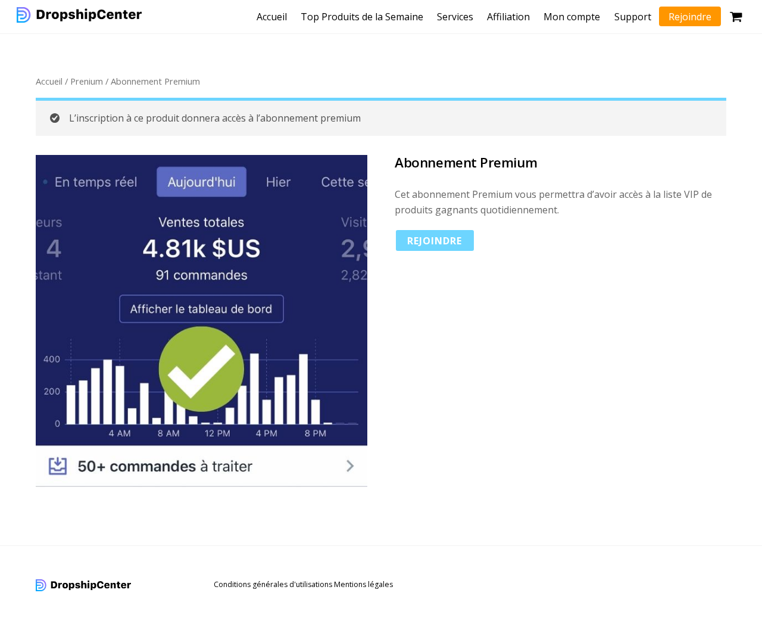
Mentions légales (363, 584)
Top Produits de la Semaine (362, 16)
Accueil (272, 16)
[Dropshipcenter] (79, 15)
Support (632, 16)
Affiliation (508, 16)
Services (455, 16)
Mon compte (572, 16)
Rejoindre (690, 16)
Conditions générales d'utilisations (273, 584)
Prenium (86, 81)
